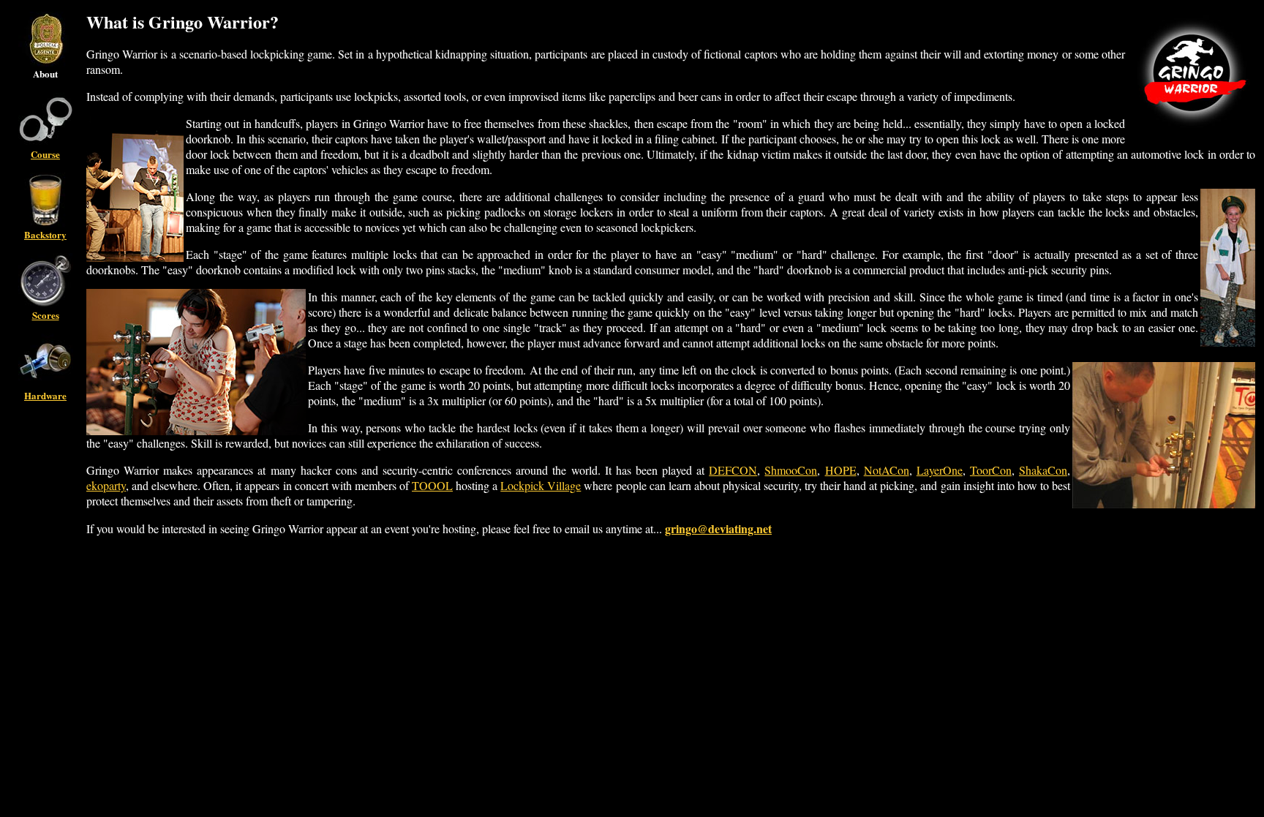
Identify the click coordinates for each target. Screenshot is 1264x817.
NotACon (886, 470)
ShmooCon (790, 470)
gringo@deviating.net (718, 528)
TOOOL (432, 485)
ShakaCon (1043, 470)
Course (45, 154)
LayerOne (940, 470)
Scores (45, 315)
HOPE (841, 470)
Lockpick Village (540, 485)
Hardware (45, 395)
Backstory (45, 234)
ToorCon (991, 470)
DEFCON (733, 470)
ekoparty (106, 485)
